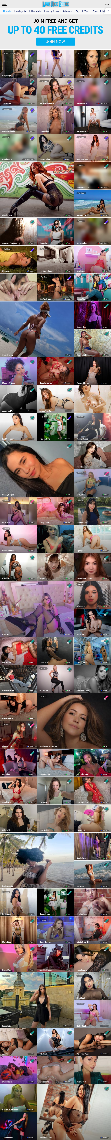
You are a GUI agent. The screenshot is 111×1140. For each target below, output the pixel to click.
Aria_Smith (80, 495)
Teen (86, 11)
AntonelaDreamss (83, 159)
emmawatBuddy (82, 690)
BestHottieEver (82, 187)
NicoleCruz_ (81, 858)
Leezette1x (44, 1082)
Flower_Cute (44, 439)
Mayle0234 (43, 579)
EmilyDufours (44, 523)
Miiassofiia (80, 607)
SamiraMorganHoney (48, 746)
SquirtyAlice (81, 551)
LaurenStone (44, 774)
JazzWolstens (45, 299)
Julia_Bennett (82, 802)
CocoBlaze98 (82, 774)
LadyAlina (80, 886)
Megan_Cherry (82, 383)
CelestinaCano (82, 1054)
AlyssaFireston (45, 411)
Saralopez (80, 271)
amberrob (43, 690)
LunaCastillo (44, 662)
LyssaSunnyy (81, 970)
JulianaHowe (81, 523)
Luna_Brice (44, 830)
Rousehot (80, 830)
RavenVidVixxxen (83, 75)
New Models (36, 11)
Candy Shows (52, 11)
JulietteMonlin (82, 467)
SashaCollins (81, 243)
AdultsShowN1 (82, 942)
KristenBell (81, 355)
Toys (78, 11)
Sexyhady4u (81, 1082)
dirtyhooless (81, 914)
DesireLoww (81, 103)
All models (7, 11)
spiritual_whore (45, 271)
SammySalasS (82, 439)
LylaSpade (43, 1054)
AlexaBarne (81, 131)
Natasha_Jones (45, 383)
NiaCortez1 (81, 1026)
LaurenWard (81, 299)
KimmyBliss (44, 131)
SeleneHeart (81, 327)
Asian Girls (67, 11)
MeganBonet (44, 243)
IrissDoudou (44, 159)
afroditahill (80, 998)
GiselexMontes (45, 1138)
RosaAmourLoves (84, 579)
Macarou (80, 635)
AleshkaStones (45, 970)
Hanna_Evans (44, 914)
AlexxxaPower (82, 215)
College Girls (21, 11)
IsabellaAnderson (46, 103)
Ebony (96, 11)
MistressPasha (45, 75)
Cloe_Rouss (81, 662)
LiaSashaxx (43, 802)
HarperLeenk (44, 942)
